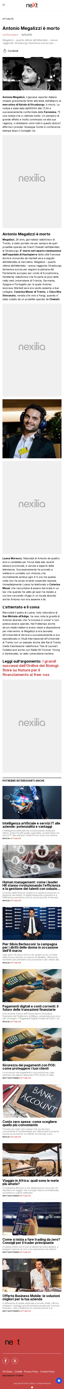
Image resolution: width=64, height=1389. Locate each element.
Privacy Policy (31, 1371)
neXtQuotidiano (10, 34)
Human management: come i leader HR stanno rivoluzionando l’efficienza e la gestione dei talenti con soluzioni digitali (31, 885)
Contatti (18, 1371)
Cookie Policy (47, 1371)
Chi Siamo (7, 1371)
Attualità (8, 19)
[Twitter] (13, 1359)
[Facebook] (3, 1359)
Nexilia (6, 838)
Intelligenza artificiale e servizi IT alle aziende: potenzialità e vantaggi (31, 825)
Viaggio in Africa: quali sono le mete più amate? (30, 1182)
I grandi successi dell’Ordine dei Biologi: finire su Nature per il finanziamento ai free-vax (30, 668)
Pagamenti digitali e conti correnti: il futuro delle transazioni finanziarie (30, 1008)
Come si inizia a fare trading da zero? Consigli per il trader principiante (31, 1241)
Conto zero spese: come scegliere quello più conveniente (29, 1123)
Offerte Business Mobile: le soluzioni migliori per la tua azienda (31, 1297)
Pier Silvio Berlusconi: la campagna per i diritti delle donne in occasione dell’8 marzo (30, 947)
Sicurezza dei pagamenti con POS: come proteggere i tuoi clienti (29, 1067)
